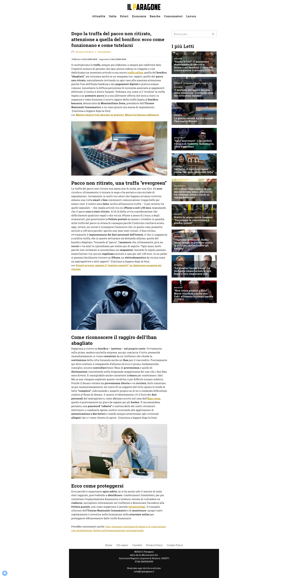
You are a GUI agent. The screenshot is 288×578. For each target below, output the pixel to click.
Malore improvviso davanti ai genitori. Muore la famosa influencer (117, 114)
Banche (155, 16)
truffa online (135, 72)
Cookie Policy (175, 545)
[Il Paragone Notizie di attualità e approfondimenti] (144, 6)
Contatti (137, 545)
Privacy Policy (154, 545)
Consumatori (173, 16)
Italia (112, 16)
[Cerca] (213, 34)
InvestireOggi (136, 506)
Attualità (98, 16)
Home (108, 545)
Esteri (124, 16)
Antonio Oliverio (84, 51)
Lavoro (191, 16)
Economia (139, 16)
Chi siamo (122, 545)
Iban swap (153, 398)
